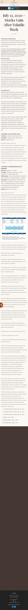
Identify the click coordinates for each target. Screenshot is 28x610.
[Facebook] (13, 607)
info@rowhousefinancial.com (14, 604)
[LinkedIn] (15, 607)
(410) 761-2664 (15, 595)
